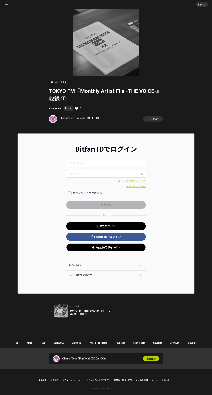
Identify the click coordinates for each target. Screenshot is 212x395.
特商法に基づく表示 (123, 380)
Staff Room (55, 108)
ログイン (202, 4)
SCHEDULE (59, 342)
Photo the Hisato (98, 342)
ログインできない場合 (136, 186)
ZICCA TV (76, 342)
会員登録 (151, 358)
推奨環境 (43, 380)
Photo (68, 108)
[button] (106, 247)
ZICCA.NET (193, 342)
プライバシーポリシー (72, 380)
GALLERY (157, 342)
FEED (43, 342)
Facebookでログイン (107, 236)
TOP (16, 342)
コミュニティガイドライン (98, 380)
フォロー (154, 118)
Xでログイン (108, 226)
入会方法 (174, 342)
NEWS (29, 342)
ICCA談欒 (120, 342)
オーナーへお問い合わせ (163, 380)
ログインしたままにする (87, 193)
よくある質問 (142, 380)
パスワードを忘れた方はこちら (132, 181)
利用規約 (54, 380)
